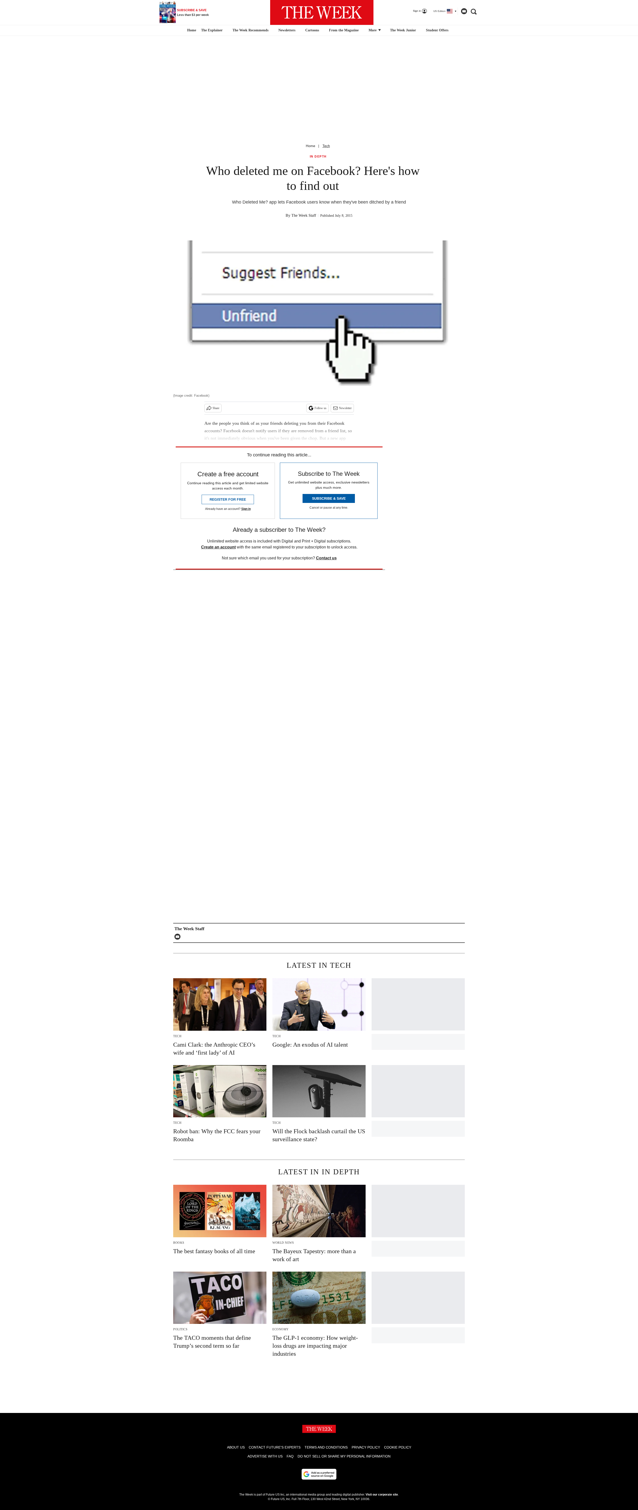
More (373, 30)
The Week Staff (303, 215)
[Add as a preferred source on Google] (319, 1474)
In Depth (318, 156)
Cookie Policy (397, 1447)
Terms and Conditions (326, 1447)
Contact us (326, 558)
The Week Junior (403, 30)
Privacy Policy (366, 1447)
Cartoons (312, 30)
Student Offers (437, 30)
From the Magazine (344, 30)
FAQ (290, 1456)
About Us (236, 1447)
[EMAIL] (178, 936)
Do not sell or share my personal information (344, 1456)
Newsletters (286, 30)
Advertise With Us (265, 1456)
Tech (326, 146)
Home (310, 146)
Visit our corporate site (382, 1494)
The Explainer (212, 30)
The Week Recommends (250, 30)
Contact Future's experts (275, 1447)
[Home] (191, 30)
